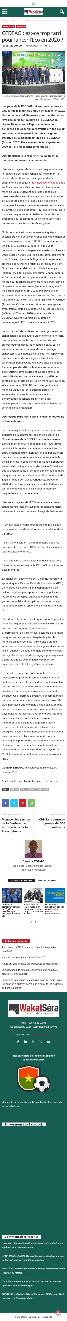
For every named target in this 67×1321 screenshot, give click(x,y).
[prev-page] (31, 922)
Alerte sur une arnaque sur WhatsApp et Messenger (30, 963)
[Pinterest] (22, 803)
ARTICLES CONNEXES (21, 880)
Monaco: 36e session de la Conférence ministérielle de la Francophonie (16, 825)
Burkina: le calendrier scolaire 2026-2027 (24, 957)
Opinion (15, 20)
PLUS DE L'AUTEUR (47, 880)
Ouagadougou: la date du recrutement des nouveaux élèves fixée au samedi (30, 972)
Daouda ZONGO (14, 45)
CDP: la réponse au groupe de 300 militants (52, 823)
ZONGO (6, 1294)
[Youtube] (48, 1042)
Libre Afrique (51, 781)
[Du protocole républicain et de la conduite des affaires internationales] (55, 895)
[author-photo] (33, 849)
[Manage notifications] (58, 1313)
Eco (22, 789)
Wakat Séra (42, 789)
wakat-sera (8, 26)
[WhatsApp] (31, 803)
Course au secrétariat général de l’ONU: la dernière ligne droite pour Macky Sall (11, 910)
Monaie (31, 789)
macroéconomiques (46, 182)
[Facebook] (5, 803)
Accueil (5, 20)
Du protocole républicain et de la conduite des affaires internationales (54, 909)
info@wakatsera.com (42, 1034)
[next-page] (36, 922)
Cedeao (14, 789)
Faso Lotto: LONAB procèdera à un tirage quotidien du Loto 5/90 (31, 949)
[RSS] (34, 1042)
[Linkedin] (26, 1042)
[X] (14, 803)
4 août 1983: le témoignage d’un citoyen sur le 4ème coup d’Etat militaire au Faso (33, 909)
